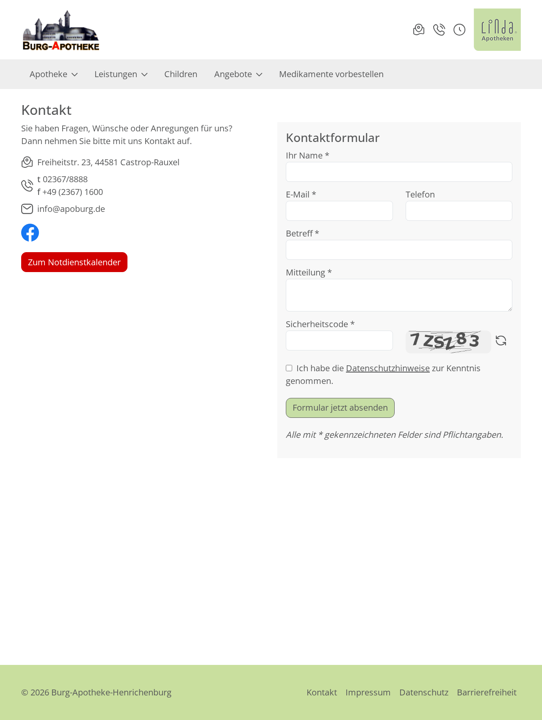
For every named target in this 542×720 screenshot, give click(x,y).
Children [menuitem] (180, 74)
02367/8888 (65, 179)
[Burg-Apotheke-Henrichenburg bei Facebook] (30, 234)
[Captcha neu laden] (500, 342)
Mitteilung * (309, 272)
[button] (459, 30)
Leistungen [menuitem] (115, 74)
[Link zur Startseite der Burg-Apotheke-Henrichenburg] (61, 29)
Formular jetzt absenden (340, 407)
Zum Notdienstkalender (74, 262)
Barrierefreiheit (487, 692)
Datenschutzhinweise (388, 368)
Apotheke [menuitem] (48, 74)
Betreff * (302, 233)
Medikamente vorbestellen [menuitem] (331, 74)
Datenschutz (423, 692)
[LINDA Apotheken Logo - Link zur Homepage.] (497, 29)
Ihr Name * (307, 155)
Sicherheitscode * (320, 324)
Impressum (368, 692)
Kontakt (322, 692)
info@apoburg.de (71, 208)
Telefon (420, 194)
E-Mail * (301, 194)
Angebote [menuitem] (233, 74)
